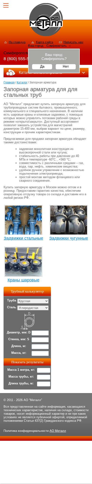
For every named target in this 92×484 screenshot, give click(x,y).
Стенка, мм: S (18, 339)
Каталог (22, 82)
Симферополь (56, 45)
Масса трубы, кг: (21, 376)
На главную (17, 42)
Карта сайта (44, 42)
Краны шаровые (23, 280)
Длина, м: (18, 346)
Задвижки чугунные (68, 238)
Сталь (11, 307)
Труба (11, 300)
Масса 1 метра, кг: (21, 369)
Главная (9, 82)
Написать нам (73, 42)
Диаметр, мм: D (18, 332)
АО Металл (58, 431)
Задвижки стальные (23, 238)
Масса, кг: (18, 353)
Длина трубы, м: (20, 383)
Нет (66, 66)
